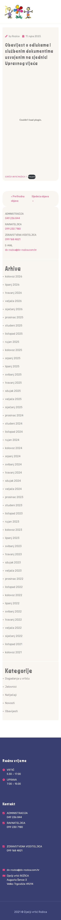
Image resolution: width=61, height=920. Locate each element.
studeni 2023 (13, 505)
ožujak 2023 (13, 562)
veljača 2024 (13, 489)
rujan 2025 (12, 341)
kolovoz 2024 (13, 448)
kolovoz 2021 (13, 652)
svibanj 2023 (13, 546)
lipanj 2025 (12, 366)
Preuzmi (32, 177)
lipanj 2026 (12, 284)
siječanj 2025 (13, 407)
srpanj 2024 (13, 456)
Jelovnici (11, 686)
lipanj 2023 (12, 538)
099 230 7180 (13, 228)
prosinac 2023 (14, 497)
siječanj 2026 (14, 309)
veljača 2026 (13, 301)
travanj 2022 (13, 619)
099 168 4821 (12, 239)
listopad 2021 (13, 644)
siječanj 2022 (14, 636)
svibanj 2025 (13, 374)
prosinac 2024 (14, 415)
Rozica (15, 36)
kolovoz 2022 (13, 595)
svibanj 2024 (13, 464)
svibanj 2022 (13, 611)
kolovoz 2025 (13, 350)
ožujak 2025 (13, 391)
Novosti (10, 703)
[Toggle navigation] (56, 16)
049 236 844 (12, 218)
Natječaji (11, 695)
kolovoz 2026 (13, 276)
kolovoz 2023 (13, 529)
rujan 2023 (12, 521)
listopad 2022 (14, 587)
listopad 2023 (14, 513)
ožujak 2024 (13, 480)
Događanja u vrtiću (17, 678)
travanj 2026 (13, 292)
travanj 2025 (13, 382)
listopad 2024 (14, 431)
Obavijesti (11, 711)
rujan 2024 (12, 440)
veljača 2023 (13, 570)
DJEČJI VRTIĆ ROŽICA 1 (16, 177)
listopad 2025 (14, 333)
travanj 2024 (13, 472)
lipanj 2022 (12, 603)
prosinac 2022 (14, 578)
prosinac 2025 (14, 317)
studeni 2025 (13, 325)
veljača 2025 (13, 399)
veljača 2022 (13, 627)
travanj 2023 (13, 554)
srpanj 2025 (12, 358)
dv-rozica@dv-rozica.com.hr (21, 250)
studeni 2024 (13, 423)
